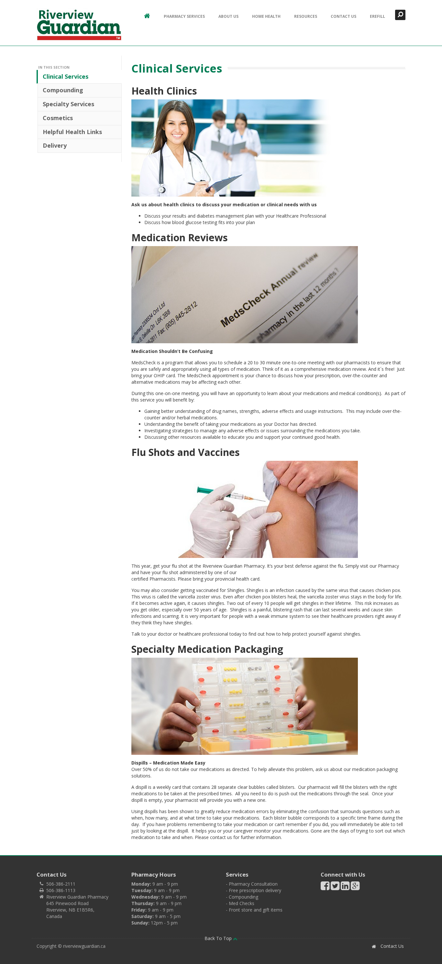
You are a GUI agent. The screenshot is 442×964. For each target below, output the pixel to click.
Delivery (55, 145)
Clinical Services (65, 76)
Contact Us (343, 16)
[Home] (79, 24)
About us (228, 16)
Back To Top (218, 938)
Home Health (266, 16)
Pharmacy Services (184, 16)
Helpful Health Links (72, 132)
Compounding (63, 90)
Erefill (377, 16)
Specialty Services (68, 104)
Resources (305, 16)
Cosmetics (58, 118)
